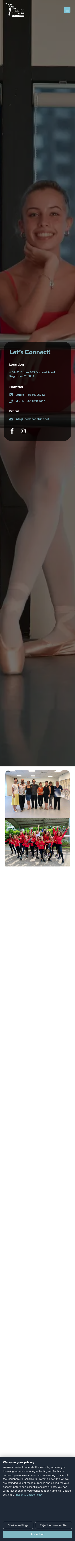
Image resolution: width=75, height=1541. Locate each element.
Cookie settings (18, 1525)
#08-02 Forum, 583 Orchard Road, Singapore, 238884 (32, 374)
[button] (67, 10)
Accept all (37, 1534)
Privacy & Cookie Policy (29, 1494)
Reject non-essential (53, 1525)
